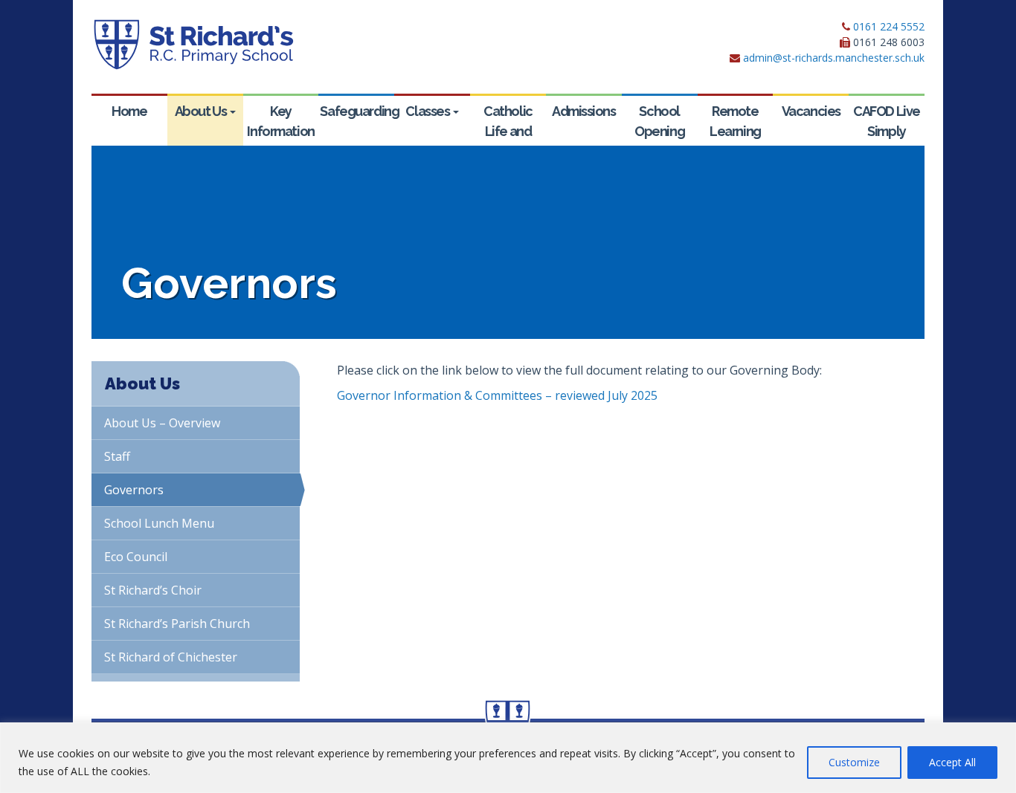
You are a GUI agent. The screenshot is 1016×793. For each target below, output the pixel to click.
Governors (134, 490)
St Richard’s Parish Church (177, 623)
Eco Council (135, 556)
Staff (117, 456)
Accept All (952, 762)
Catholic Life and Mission (508, 131)
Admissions (584, 111)
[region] (508, 757)
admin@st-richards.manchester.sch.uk (834, 58)
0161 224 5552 (889, 26)
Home (129, 111)
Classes (428, 111)
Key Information (280, 121)
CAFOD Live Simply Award (886, 131)
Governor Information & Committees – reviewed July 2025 (497, 395)
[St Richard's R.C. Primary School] (193, 45)
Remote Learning (735, 121)
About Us (201, 111)
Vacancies (811, 111)
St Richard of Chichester (170, 657)
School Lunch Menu (159, 523)
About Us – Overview (162, 423)
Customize (854, 762)
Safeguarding (357, 111)
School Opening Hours (659, 131)
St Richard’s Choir (153, 590)
